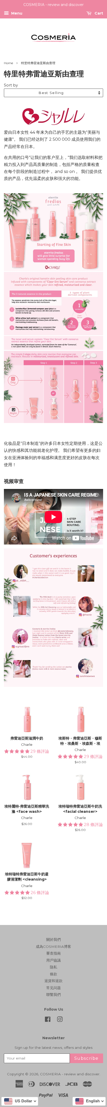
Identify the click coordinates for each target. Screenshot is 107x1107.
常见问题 (53, 988)
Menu (16, 13)
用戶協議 (53, 960)
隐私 (53, 967)
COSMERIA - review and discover (69, 1074)
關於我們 (53, 939)
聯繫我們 (53, 994)
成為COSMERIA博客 (53, 946)
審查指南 (53, 953)
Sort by (11, 85)
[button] (17, 751)
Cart (98, 13)
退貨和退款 (53, 981)
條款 (53, 974)
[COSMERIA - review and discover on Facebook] (48, 1020)
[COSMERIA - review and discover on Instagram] (60, 1020)
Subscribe (86, 1058)
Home (8, 63)
